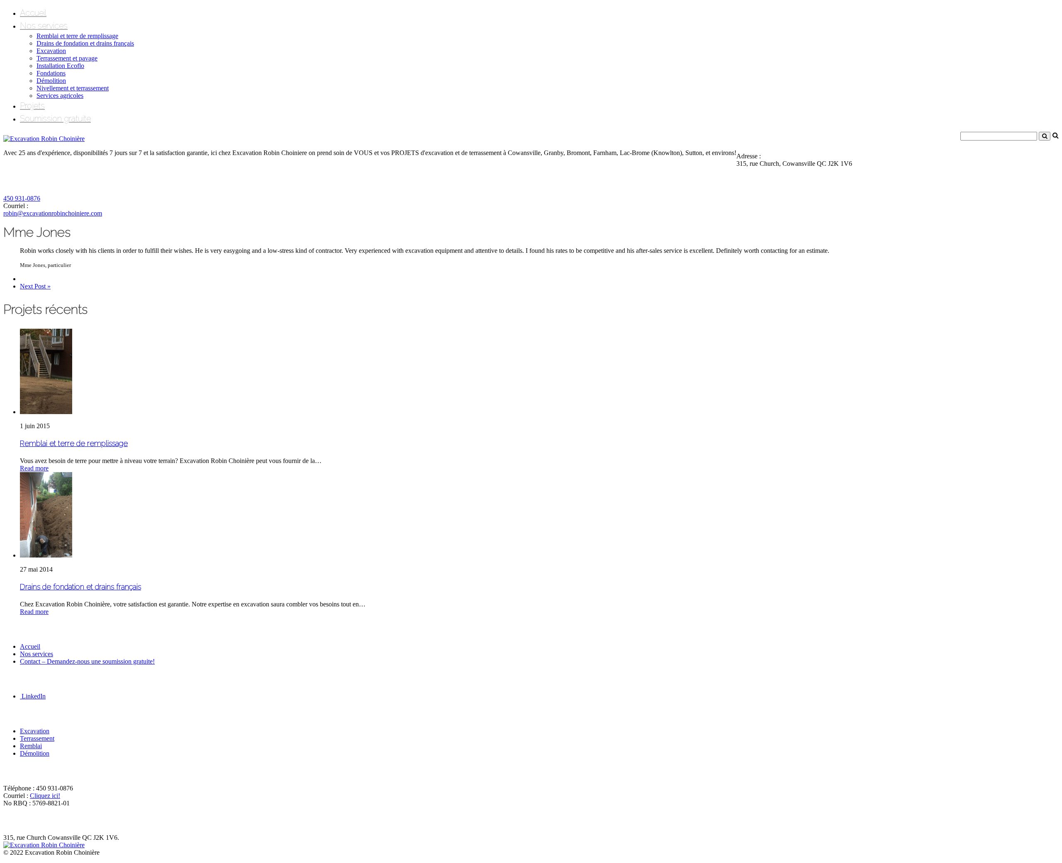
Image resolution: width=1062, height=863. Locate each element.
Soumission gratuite (55, 119)
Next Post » (35, 286)
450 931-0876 (21, 198)
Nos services (44, 26)
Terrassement (37, 738)
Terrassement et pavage (67, 58)
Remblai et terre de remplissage (77, 35)
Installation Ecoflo (60, 65)
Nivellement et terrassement (73, 88)
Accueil (33, 13)
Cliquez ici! (45, 795)
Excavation (51, 50)
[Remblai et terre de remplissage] (46, 411)
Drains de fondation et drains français (85, 43)
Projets (32, 106)
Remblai (31, 745)
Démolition (51, 80)
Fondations (51, 73)
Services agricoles (60, 95)
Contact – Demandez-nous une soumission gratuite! (87, 661)
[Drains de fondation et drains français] (46, 555)
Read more (34, 468)
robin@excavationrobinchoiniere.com (52, 213)
